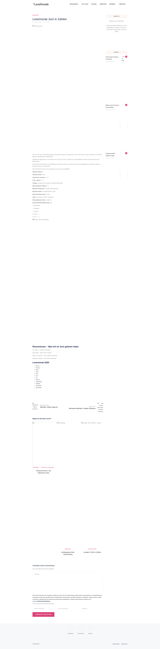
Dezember (39, 387)
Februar (38, 368)
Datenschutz (116, 644)
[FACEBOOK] (70, 628)
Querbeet (112, 4)
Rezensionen (74, 4)
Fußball (94, 4)
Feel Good (85, 4)
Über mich (122, 4)
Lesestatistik (92, 549)
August (38, 379)
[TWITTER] (90, 628)
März (37, 370)
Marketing (103, 4)
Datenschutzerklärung (43, 601)
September (39, 381)
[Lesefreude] (41, 4)
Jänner (38, 366)
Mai (37, 374)
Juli (37, 377)
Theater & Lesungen (47, 467)
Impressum (124, 644)
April (37, 372)
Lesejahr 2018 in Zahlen (92, 552)
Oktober (38, 383)
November (39, 385)
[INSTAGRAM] (81, 628)
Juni (37, 375)
